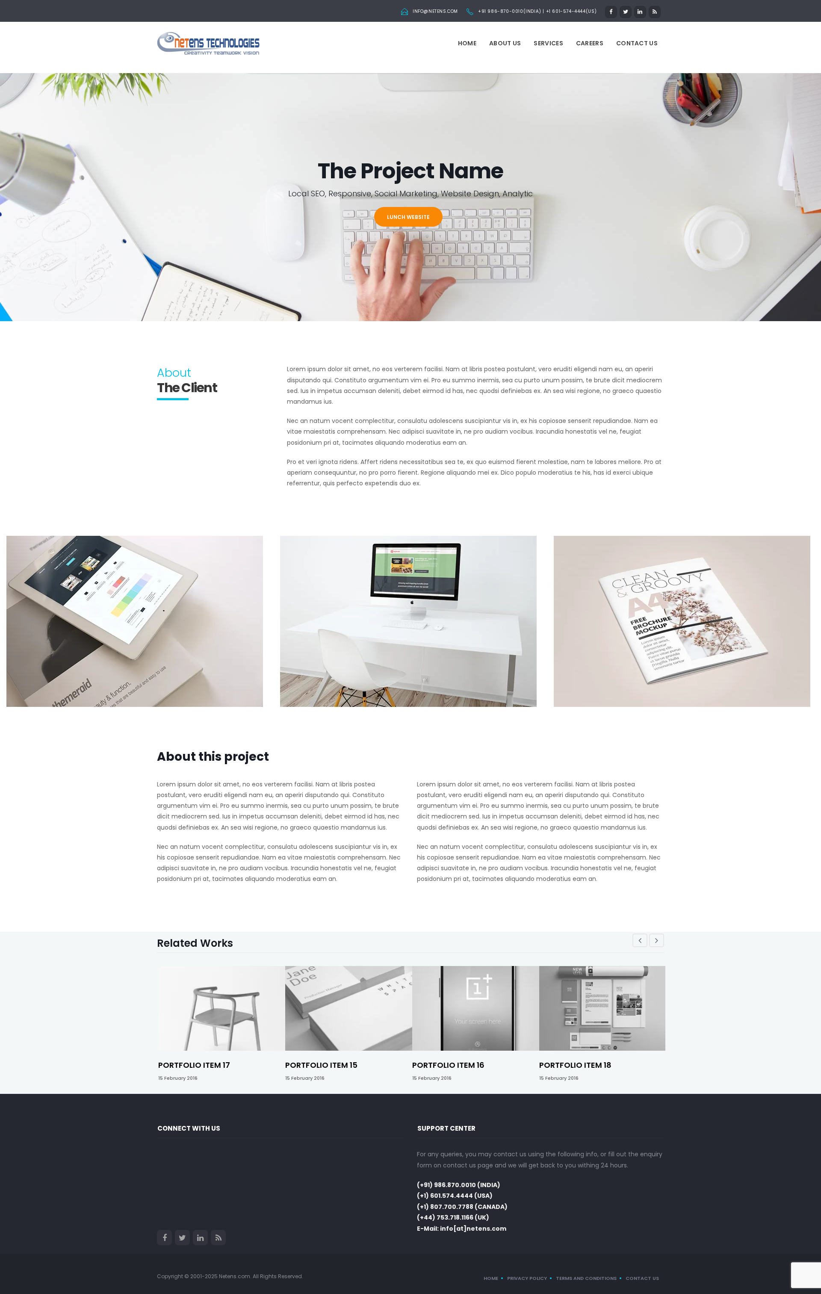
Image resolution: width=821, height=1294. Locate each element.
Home (467, 43)
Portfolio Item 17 (194, 1065)
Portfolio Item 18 (575, 1065)
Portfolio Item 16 (448, 1065)
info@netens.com (435, 11)
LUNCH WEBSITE (408, 217)
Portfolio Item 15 (321, 1065)
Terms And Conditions (586, 1278)
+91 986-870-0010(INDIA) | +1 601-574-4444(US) (537, 11)
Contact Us (637, 43)
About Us (505, 43)
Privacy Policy (527, 1278)
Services (548, 43)
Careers (589, 43)
